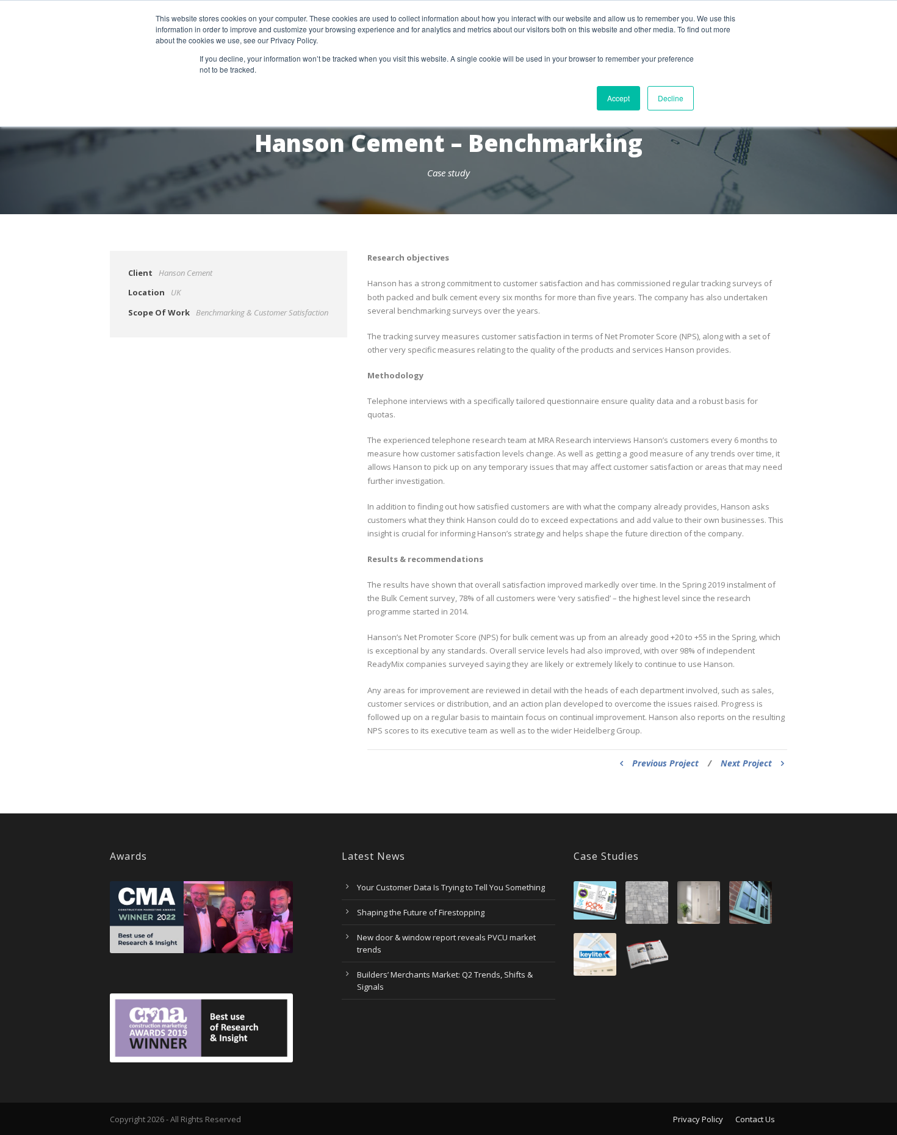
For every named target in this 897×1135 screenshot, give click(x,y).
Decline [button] (670, 98)
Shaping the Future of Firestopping (421, 912)
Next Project (746, 763)
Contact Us (755, 1119)
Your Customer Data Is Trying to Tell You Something (451, 887)
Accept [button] (618, 98)
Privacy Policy (698, 1119)
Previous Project (665, 763)
